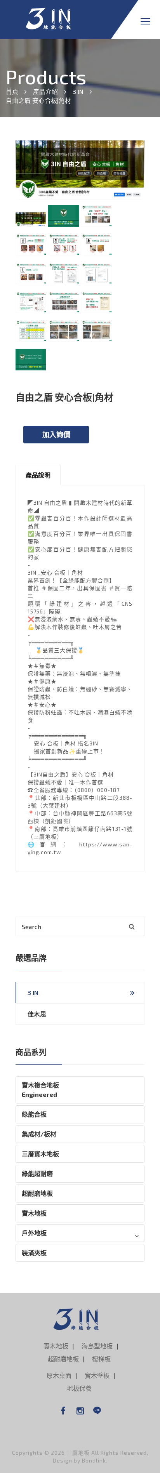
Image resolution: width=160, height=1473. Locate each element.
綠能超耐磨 (37, 1173)
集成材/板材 (39, 1134)
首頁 (12, 91)
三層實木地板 (40, 1153)
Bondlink (94, 1460)
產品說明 (38, 475)
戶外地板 (34, 1233)
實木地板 (34, 1213)
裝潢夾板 (34, 1252)
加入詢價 (56, 434)
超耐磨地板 (37, 1193)
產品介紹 (45, 91)
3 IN (78, 91)
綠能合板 (34, 1114)
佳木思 (37, 1014)
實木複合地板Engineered (40, 1089)
